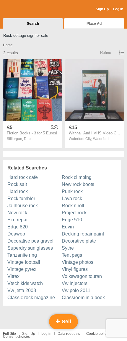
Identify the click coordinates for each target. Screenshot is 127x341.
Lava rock (72, 198)
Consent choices (16, 337)
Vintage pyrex (21, 269)
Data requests (69, 334)
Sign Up (102, 9)
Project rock (74, 212)
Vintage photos (77, 262)
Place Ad (94, 24)
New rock (17, 212)
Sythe (68, 248)
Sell (65, 321)
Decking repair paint (83, 233)
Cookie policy (97, 334)
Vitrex (13, 276)
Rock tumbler (21, 198)
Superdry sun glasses (30, 248)
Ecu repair (18, 219)
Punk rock (72, 191)
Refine (105, 52)
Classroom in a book (83, 297)
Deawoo (16, 233)
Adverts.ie (26, 9)
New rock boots (78, 184)
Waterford (101, 139)
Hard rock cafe (22, 177)
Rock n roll (73, 205)
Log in (46, 334)
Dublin (29, 139)
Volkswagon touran (82, 276)
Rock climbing (77, 177)
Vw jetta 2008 (21, 290)
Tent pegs (72, 255)
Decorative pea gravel (30, 240)
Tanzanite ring (22, 255)
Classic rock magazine (31, 297)
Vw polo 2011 (76, 290)
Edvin (68, 226)
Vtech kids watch (25, 283)
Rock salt (17, 184)
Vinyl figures (75, 269)
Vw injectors (74, 283)
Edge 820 (17, 226)
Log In (118, 9)
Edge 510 (72, 219)
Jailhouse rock (22, 205)
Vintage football (23, 262)
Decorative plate (79, 240)
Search (33, 24)
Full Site (9, 334)
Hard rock (17, 191)
